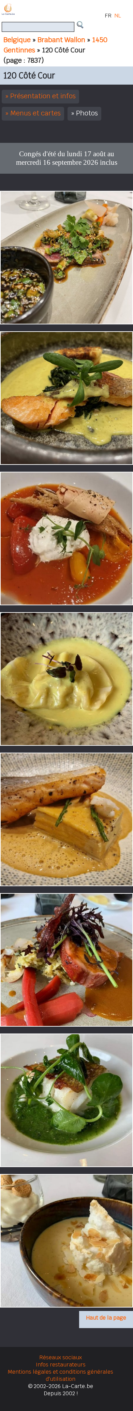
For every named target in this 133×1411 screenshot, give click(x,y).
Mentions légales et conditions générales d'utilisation (60, 1375)
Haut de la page (106, 1317)
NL (117, 15)
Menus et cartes (35, 113)
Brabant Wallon (61, 39)
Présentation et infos (43, 95)
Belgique (17, 39)
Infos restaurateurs (61, 1364)
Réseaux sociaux (60, 1357)
